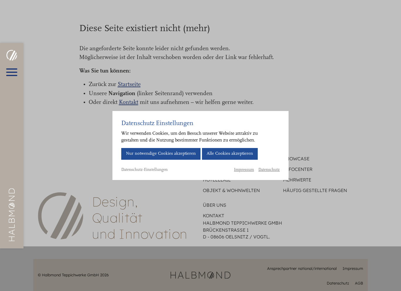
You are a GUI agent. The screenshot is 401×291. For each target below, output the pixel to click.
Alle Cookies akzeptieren (230, 154)
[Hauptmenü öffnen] (12, 72)
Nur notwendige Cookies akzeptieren (161, 154)
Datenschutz (269, 170)
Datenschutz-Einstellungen (144, 170)
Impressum (244, 170)
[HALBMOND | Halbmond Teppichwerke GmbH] (11, 55)
